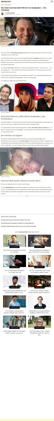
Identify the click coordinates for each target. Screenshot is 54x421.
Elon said (10, 68)
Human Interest (8, 4)
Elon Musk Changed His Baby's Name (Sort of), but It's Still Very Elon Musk (18, 226)
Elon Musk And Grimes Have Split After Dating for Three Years (15, 220)
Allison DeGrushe (10, 13)
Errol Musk (35, 58)
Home (2, 4)
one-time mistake (24, 141)
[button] (52, 1)
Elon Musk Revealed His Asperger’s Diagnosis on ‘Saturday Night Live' (17, 223)
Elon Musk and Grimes (18, 52)
